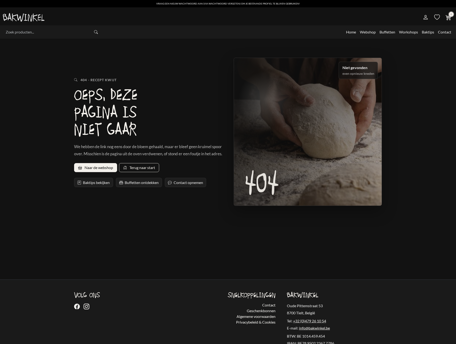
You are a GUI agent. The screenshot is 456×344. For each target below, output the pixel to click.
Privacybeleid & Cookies (256, 322)
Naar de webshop (98, 167)
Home (351, 32)
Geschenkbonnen (261, 310)
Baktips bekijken (96, 182)
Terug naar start (142, 167)
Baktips (428, 32)
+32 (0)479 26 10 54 (309, 321)
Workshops (408, 32)
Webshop (368, 32)
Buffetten (387, 32)
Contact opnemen (188, 182)
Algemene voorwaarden (256, 316)
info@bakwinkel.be (314, 328)
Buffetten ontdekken (142, 182)
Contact (444, 32)
